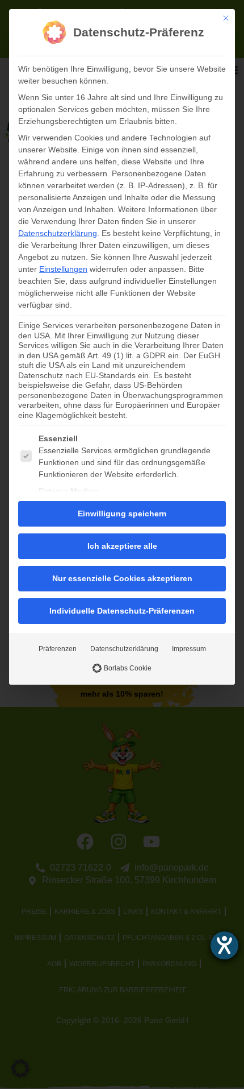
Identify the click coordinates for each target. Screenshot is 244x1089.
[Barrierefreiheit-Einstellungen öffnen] (224, 945)
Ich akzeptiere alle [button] (122, 545)
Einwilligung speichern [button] (122, 513)
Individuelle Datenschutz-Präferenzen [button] (122, 610)
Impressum (189, 649)
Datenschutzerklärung (57, 233)
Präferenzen (58, 649)
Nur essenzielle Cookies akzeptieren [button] (122, 578)
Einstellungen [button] (63, 269)
